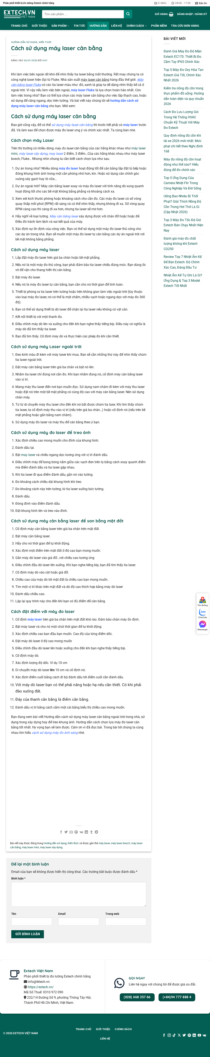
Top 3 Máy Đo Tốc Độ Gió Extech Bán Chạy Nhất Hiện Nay (183, 225)
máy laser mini (30, 847)
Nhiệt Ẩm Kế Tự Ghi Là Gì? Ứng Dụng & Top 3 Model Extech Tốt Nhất (183, 280)
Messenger (202, 629)
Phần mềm (159, 26)
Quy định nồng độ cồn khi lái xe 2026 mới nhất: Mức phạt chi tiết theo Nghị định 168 (183, 143)
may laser (28, 455)
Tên (13, 914)
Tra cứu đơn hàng (185, 26)
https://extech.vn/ (41, 987)
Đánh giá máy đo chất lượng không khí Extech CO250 (180, 244)
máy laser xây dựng (51, 847)
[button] (201, 3)
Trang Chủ (19, 26)
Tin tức (79, 26)
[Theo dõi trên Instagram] (169, 1035)
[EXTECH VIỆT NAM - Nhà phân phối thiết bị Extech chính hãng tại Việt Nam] (19, 14)
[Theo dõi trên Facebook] (164, 1035)
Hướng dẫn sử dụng (24, 42)
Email (62, 914)
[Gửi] (128, 14)
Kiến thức (45, 42)
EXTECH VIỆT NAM (25, 1033)
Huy (44, 60)
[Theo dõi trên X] (179, 1035)
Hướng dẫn (98, 26)
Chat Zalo (202, 617)
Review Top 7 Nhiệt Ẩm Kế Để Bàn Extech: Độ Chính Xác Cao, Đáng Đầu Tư (183, 262)
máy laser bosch (120, 843)
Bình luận (18, 878)
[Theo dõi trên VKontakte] (204, 1035)
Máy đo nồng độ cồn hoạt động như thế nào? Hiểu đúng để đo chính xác (182, 164)
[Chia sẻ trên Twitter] (66, 832)
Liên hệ (116, 26)
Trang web (112, 914)
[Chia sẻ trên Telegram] (96, 832)
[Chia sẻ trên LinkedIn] (86, 832)
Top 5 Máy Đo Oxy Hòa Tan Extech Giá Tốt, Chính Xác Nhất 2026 (183, 75)
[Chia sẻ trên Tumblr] (91, 832)
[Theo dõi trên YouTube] (199, 1035)
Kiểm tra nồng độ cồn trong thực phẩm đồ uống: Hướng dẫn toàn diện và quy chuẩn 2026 (184, 96)
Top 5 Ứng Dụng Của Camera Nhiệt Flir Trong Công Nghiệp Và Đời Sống (182, 183)
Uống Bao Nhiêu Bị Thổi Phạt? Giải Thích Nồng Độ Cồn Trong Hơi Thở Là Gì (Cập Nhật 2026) (182, 204)
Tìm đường (202, 605)
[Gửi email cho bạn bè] (71, 832)
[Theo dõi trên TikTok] (174, 1035)
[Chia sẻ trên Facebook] (61, 832)
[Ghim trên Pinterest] (76, 832)
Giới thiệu (39, 26)
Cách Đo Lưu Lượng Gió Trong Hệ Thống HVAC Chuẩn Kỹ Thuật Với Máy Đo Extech (182, 120)
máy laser (104, 843)
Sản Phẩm (58, 26)
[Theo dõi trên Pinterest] (189, 1035)
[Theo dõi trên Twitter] (184, 1035)
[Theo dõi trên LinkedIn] (194, 1035)
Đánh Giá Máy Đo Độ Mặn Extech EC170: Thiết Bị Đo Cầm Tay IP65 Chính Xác (183, 56)
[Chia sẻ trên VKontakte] (81, 832)
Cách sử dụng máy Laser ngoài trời (46, 346)
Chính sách (135, 26)
